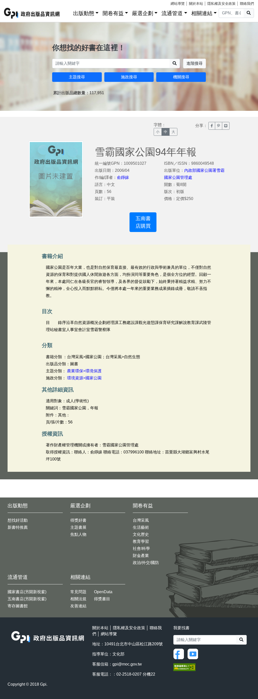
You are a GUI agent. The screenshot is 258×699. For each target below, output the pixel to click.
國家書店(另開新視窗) (27, 592)
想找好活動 (18, 520)
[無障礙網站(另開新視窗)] (184, 667)
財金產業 (141, 555)
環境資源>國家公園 (84, 378)
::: (67, 12)
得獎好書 (78, 520)
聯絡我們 (247, 4)
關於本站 (196, 4)
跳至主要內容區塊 (14, 3)
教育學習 (141, 541)
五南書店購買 (143, 222)
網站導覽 (178, 4)
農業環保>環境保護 (84, 371)
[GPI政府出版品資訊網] (32, 13)
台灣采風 (141, 520)
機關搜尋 (181, 77)
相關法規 (78, 599)
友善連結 (78, 606)
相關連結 (201, 13)
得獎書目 (102, 599)
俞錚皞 (123, 177)
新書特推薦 (18, 527)
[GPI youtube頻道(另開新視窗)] (194, 653)
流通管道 (172, 13)
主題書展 (78, 527)
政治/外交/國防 (146, 562)
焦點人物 (78, 534)
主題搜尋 (77, 77)
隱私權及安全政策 (221, 4)
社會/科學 (141, 548)
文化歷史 (141, 534)
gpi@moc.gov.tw (127, 664)
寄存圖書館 (18, 606)
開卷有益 (113, 13)
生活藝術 (141, 527)
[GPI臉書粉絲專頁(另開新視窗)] (179, 653)
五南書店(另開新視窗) (27, 599)
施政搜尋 (129, 77)
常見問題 (78, 592)
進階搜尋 (194, 63)
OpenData (103, 592)
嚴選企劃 (142, 13)
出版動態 (83, 13)
